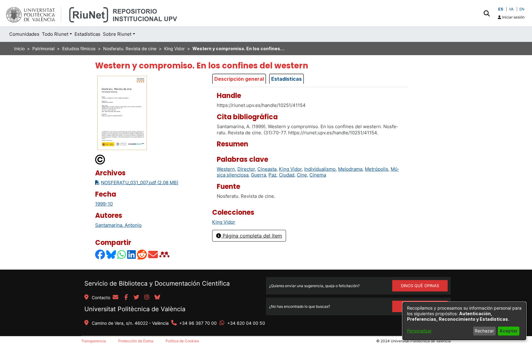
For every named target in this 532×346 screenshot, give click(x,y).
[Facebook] (100, 254)
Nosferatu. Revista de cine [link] (129, 48)
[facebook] (126, 297)
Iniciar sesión (513, 17)
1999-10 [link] (104, 204)
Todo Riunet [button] (55, 34)
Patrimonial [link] (43, 48)
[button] (486, 13)
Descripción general (239, 79)
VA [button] (511, 9)
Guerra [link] (258, 175)
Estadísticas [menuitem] (87, 34)
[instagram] (147, 297)
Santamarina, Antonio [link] (118, 225)
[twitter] (136, 297)
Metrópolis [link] (376, 169)
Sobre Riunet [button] (117, 34)
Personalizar (419, 330)
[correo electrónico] (115, 297)
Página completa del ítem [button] (251, 236)
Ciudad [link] (286, 175)
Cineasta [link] (266, 169)
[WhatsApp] (122, 254)
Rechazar (484, 330)
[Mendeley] (165, 254)
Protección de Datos (135, 341)
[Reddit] (142, 254)
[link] (223, 222)
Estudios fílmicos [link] (78, 48)
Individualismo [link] (320, 169)
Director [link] (246, 169)
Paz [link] (272, 175)
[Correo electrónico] (153, 254)
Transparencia (93, 341)
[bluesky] (157, 297)
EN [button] (521, 9)
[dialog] (464, 321)
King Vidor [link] (174, 48)
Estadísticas (286, 79)
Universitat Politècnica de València (134, 309)
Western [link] (226, 169)
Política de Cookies (182, 341)
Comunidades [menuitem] (24, 34)
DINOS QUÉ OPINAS (420, 285)
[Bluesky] (111, 254)
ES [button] (500, 9)
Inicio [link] (19, 48)
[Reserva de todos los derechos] (100, 159)
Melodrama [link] (350, 169)
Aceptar (508, 330)
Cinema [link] (317, 175)
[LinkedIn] (131, 254)
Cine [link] (302, 175)
